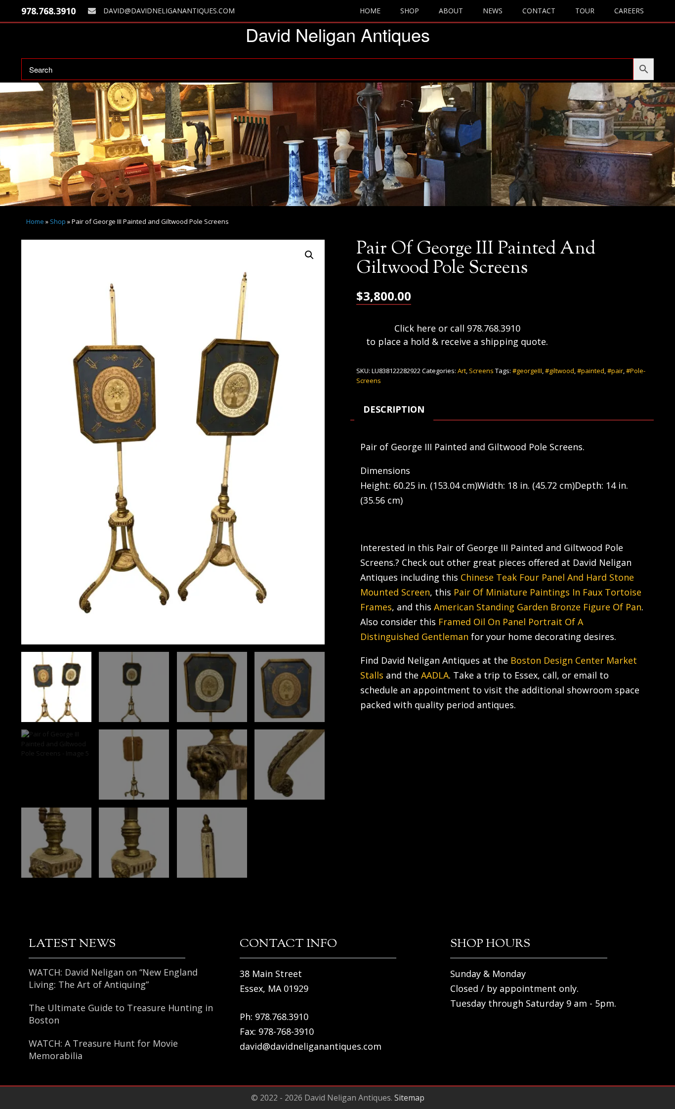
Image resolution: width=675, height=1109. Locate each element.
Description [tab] (393, 409)
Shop (409, 10)
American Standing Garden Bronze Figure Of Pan (537, 607)
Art (462, 370)
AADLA (435, 675)
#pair (615, 370)
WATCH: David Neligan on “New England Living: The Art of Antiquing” (113, 978)
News (493, 10)
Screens (481, 370)
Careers (629, 10)
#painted (590, 370)
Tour (584, 10)
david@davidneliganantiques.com (169, 10)
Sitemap (409, 1097)
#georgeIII (527, 370)
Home (370, 10)
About (451, 10)
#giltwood (559, 370)
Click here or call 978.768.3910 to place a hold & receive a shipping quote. (457, 334)
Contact (538, 10)
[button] (309, 255)
